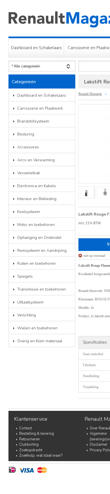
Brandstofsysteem (33, 121)
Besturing (25, 134)
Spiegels (25, 276)
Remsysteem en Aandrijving (42, 250)
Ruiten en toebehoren (36, 263)
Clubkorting (29, 444)
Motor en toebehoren (36, 224)
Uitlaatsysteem (30, 302)
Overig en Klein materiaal (39, 341)
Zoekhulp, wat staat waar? (40, 455)
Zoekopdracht (30, 450)
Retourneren (29, 439)
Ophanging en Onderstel (39, 237)
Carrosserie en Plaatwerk (40, 108)
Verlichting (26, 315)
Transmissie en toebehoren (41, 289)
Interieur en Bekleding (36, 198)
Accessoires (28, 147)
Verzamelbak (28, 173)
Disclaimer (98, 444)
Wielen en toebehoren (37, 328)
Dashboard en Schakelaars (36, 48)
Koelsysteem (28, 211)
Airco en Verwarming (36, 160)
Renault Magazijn (90, 94)
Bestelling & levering (36, 433)
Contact (25, 428)
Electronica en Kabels (36, 186)
